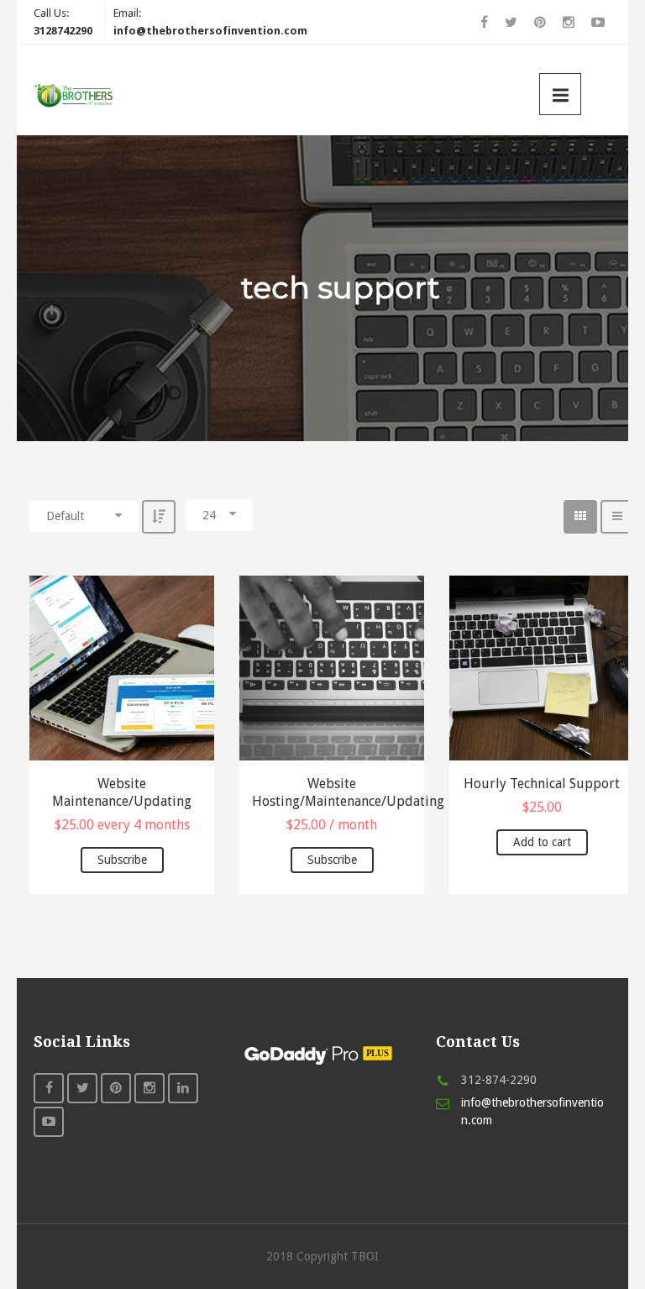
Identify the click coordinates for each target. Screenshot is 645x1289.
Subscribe (122, 859)
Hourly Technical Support (542, 784)
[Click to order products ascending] (159, 517)
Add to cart (542, 842)
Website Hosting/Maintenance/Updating (332, 792)
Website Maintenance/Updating (121, 792)
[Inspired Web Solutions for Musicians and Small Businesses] (76, 94)
